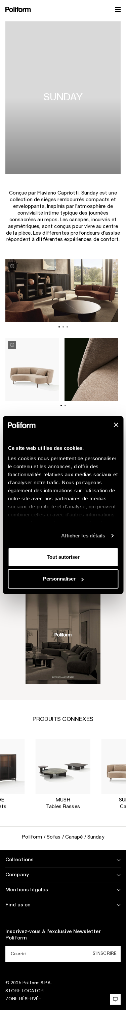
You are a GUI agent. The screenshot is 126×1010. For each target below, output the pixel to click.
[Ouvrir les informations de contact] (115, 999)
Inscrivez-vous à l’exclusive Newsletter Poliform (53, 935)
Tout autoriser (63, 557)
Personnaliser (59, 579)
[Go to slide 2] (63, 327)
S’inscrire (105, 954)
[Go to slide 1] (59, 327)
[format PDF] (63, 634)
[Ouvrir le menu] (118, 9)
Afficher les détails (83, 535)
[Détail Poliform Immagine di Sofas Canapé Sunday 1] (12, 266)
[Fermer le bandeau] (116, 424)
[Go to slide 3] (67, 327)
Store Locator (24, 991)
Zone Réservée (23, 999)
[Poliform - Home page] (18, 9)
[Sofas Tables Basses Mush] (62, 766)
